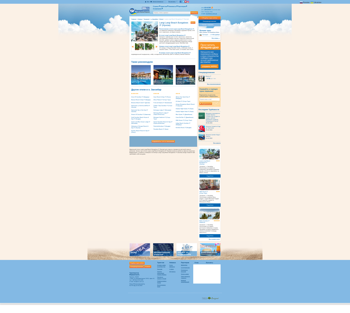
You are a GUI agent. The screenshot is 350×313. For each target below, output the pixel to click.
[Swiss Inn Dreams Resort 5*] (141, 74)
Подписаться (206, 103)
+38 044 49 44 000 (137, 280)
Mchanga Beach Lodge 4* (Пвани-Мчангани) (160, 113)
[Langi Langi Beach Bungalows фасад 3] (144, 31)
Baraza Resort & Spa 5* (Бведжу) (141, 99)
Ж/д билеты (172, 271)
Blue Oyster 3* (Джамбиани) (184, 114)
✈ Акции (171, 269)
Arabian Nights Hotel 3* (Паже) (185, 111)
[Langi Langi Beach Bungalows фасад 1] (149, 46)
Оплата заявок (185, 274)
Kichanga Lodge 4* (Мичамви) (162, 110)
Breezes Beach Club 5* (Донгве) (140, 102)
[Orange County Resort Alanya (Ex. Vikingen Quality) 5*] (185, 74)
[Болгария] (200, 34)
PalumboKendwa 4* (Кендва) (161, 126)
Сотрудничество (185, 267)
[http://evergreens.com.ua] (210, 297)
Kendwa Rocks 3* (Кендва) (183, 127)
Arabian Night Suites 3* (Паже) (185, 108)
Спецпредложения (209, 21)
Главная (133, 19)
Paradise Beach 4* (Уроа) (160, 129)
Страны (140, 19)
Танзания (146, 19)
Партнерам (185, 262)
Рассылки (159, 269)
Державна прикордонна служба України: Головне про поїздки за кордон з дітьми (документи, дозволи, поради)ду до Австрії (213, 117)
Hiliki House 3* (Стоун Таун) (184, 120)
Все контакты (172, 1)
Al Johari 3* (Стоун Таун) (183, 101)
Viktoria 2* (208, 76)
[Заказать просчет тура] (210, 56)
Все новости (217, 143)
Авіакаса (172, 262)
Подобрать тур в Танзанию (163, 141)
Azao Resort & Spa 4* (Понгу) (162, 97)
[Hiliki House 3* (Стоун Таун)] (209, 185)
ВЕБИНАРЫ (184, 265)
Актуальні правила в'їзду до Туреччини (213, 127)
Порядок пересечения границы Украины (161, 273)
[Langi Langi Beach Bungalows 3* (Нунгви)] (209, 154)
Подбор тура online (210, 18)
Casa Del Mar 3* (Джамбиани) (184, 117)
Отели (161, 19)
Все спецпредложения (214, 84)
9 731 (215, 34)
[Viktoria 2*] (202, 78)
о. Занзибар (154, 19)
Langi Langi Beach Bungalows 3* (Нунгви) (204, 162)
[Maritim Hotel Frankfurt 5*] (163, 74)
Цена (193, 22)
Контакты (209, 262)
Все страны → (216, 38)
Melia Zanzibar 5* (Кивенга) (204, 221)
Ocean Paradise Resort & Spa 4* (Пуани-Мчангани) (162, 122)
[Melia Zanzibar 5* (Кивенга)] (209, 214)
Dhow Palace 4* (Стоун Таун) (162, 99)
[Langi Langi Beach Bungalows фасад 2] (139, 46)
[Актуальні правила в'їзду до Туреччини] (202, 128)
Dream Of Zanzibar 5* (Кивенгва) (141, 114)
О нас (197, 262)
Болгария (205, 34)
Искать (194, 12)
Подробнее (210, 176)
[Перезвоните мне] (212, 7)
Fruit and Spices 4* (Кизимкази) (162, 102)
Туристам (160, 262)
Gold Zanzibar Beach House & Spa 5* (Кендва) (140, 118)
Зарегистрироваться (158, 1)
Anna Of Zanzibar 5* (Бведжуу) (140, 97)
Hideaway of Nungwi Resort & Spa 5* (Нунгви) (139, 126)
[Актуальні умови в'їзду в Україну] (202, 137)
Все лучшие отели (214, 239)
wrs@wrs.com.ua (211, 13)
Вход (148, 1)
